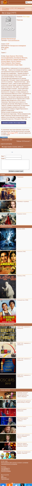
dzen (2, 476)
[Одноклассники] (9, 485)
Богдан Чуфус (18, 65)
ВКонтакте (3, 477)
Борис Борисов (10, 56)
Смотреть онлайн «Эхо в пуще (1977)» (14, 123)
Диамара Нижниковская (8, 38)
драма (7, 47)
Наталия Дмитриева (7, 58)
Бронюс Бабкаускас (7, 59)
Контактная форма (6, 471)
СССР (3, 8)
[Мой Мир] (29, 485)
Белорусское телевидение (18, 45)
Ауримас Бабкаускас (19, 59)
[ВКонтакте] (3, 485)
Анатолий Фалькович (7, 65)
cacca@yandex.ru (5, 469)
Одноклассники (5, 479)
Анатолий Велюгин (13, 40)
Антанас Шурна (5, 61)
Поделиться (4, 137)
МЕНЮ (2, 3)
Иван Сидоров (16, 63)
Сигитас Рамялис (16, 61)
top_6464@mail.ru (5, 468)
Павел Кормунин (6, 63)
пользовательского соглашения (9, 464)
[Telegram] (16, 485)
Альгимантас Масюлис (20, 58)
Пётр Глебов (19, 56)
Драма (7, 8)
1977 (12, 8)
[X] (22, 485)
